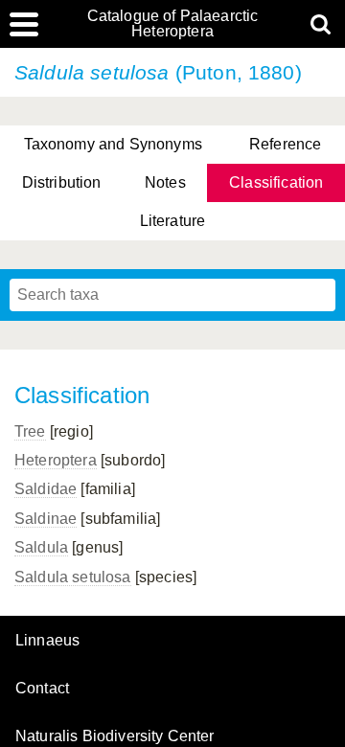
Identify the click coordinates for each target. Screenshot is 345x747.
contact (42, 688)
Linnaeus (47, 640)
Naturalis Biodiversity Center (115, 736)
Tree (30, 431)
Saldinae (45, 518)
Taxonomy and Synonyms (113, 144)
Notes (165, 182)
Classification (276, 182)
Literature (173, 221)
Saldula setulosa (72, 577)
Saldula (41, 547)
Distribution (62, 182)
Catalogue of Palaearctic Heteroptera (173, 24)
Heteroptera (55, 460)
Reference (285, 144)
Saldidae (45, 489)
